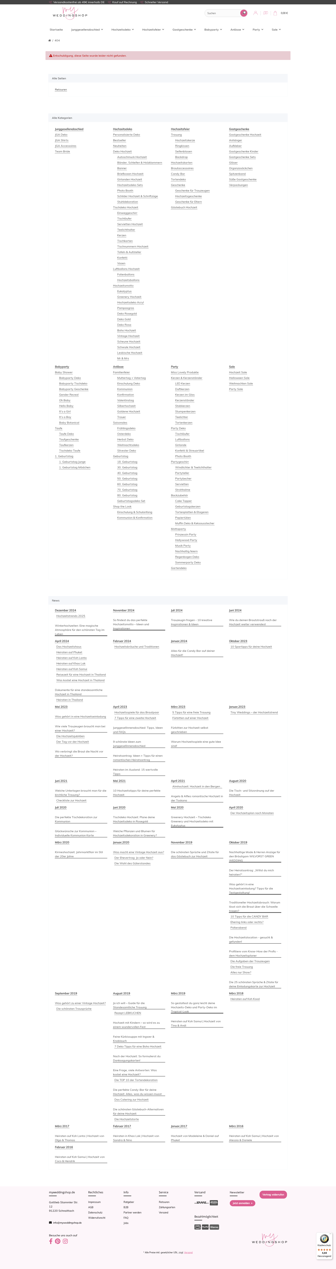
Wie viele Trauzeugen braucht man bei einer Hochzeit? (80, 728)
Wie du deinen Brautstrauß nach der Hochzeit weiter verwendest (253, 622)
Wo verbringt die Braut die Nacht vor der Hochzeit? (79, 753)
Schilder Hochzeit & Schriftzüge (137, 196)
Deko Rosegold (127, 313)
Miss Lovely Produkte (185, 372)
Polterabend (238, 927)
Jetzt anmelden (241, 1203)
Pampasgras (125, 308)
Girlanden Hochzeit (129, 179)
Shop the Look (122, 506)
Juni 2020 (119, 807)
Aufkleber (235, 145)
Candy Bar (178, 173)
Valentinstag (125, 400)
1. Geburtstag (64, 456)
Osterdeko (124, 433)
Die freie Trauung (241, 966)
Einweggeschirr (127, 213)
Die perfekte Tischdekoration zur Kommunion (76, 819)
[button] (256, 13)
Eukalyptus (124, 291)
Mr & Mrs (123, 358)
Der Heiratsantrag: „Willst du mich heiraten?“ (251, 872)
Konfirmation (125, 394)
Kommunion (124, 389)
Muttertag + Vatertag (131, 378)
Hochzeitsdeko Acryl (130, 302)
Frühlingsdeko (126, 428)
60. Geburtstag (127, 484)
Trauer (121, 417)
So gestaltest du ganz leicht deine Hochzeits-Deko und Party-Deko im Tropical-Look (194, 1007)
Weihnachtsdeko (128, 445)
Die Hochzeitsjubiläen (70, 736)
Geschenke (178, 185)
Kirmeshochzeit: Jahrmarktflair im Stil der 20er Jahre (79, 854)
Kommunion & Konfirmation (134, 517)
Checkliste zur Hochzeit (71, 800)
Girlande (180, 445)
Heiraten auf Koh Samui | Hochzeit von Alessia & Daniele (254, 1138)
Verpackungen (238, 185)
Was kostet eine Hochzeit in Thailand (80, 680)
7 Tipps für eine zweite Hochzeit (135, 718)
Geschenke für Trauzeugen (192, 190)
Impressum (94, 1202)
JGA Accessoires (65, 145)
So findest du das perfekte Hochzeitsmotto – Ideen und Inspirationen (131, 624)
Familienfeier (121, 372)
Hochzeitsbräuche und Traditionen (136, 646)
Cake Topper (183, 501)
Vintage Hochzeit (128, 336)
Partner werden (132, 1212)
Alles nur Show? (240, 972)
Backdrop (181, 157)
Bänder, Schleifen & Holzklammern (139, 162)
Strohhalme (182, 489)
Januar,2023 (237, 706)
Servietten (182, 484)
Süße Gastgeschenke (243, 179)
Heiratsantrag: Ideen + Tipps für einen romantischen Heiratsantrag (138, 758)
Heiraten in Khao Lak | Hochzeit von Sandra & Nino (136, 1138)
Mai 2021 (119, 781)
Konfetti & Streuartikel (189, 450)
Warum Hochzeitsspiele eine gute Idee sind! (196, 744)
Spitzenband (237, 173)
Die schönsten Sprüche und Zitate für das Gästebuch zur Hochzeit (195, 854)
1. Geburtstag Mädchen (74, 467)
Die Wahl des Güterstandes (132, 863)
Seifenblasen (183, 151)
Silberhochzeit (126, 406)
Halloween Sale (239, 378)
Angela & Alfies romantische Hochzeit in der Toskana (197, 798)
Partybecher (183, 478)
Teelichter (181, 417)
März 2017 (62, 1126)
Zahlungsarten (167, 1207)
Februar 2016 (64, 1147)
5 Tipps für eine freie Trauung (191, 712)
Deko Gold (124, 319)
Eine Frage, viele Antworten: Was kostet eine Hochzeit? (135, 1072)
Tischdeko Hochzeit (125, 207)
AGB (90, 1207)
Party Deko (178, 428)
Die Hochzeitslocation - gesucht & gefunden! (251, 939)
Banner (122, 168)
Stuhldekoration (127, 201)
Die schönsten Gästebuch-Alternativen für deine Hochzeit (138, 1111)
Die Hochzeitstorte (126, 1119)
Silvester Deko (126, 450)
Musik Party (183, 545)
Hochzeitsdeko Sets (130, 185)
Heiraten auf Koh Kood (245, 999)
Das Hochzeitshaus (68, 646)
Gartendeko (179, 568)
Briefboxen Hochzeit (130, 173)
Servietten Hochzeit (130, 224)
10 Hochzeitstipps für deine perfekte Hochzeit (136, 792)
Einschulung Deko (128, 383)
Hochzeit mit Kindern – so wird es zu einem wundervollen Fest (136, 1025)
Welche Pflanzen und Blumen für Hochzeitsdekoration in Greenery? (135, 833)
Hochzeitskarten (181, 162)
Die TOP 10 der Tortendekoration (136, 1080)
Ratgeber (129, 1202)
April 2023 (120, 706)
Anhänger (235, 140)
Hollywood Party (186, 540)
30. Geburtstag (127, 467)
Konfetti (122, 257)
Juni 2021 (61, 781)
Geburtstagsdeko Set (131, 501)
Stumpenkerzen (185, 411)
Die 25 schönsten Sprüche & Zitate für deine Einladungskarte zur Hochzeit (253, 984)
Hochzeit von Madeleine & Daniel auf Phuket (195, 1138)
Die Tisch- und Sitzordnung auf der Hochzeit (251, 792)
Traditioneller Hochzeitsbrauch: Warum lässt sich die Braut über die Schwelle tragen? (254, 907)
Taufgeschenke (69, 439)
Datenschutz (95, 1212)
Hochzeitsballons (128, 280)
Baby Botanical (69, 422)
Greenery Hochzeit (129, 296)
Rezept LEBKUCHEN (127, 1013)
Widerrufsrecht (96, 1217)
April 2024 (62, 641)
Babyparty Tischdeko (73, 383)
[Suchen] (243, 13)
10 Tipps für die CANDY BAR (249, 916)
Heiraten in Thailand (69, 699)
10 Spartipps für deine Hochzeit (251, 646)
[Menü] (330, 1234)
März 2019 (178, 993)
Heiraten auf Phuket (69, 652)
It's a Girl (65, 411)
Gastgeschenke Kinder (243, 151)
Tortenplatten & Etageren (191, 512)
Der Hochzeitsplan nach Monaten (252, 813)
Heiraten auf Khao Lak (70, 663)
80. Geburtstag (127, 495)
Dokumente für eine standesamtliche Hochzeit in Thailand (79, 692)
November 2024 (123, 610)
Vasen (121, 263)
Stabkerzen (182, 406)
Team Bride (62, 151)
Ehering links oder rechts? (246, 922)
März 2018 (236, 993)
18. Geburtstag (127, 461)
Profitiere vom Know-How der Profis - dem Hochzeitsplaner (253, 953)
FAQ (126, 1217)
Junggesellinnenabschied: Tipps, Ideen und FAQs (138, 730)
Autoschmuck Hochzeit (132, 157)
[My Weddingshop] (70, 13)
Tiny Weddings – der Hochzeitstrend (254, 712)
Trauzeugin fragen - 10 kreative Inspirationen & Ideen (191, 622)
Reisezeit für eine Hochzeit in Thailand (81, 674)
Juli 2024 (177, 610)
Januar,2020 (121, 842)
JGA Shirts (61, 140)
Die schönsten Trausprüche (74, 1008)
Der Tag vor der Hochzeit (72, 741)
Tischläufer (124, 218)
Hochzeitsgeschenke (188, 196)
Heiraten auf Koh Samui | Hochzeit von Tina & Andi (196, 1023)
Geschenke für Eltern (188, 201)
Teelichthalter (126, 229)
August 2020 (237, 781)
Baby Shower (64, 372)
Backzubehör (179, 495)
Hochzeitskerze (185, 140)
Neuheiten (119, 145)
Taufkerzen (66, 445)
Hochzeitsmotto (123, 285)
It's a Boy (65, 417)
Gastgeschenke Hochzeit (245, 134)
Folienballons (125, 274)
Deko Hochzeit (122, 151)
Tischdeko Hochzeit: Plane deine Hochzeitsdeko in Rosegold (134, 819)
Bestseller (119, 140)
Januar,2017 (179, 1126)
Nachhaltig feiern (186, 551)
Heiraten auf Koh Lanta (71, 657)
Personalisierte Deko (126, 134)
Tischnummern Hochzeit (132, 246)
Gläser (233, 162)
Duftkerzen (182, 389)
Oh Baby (65, 400)
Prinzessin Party (185, 534)
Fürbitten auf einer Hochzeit (190, 718)
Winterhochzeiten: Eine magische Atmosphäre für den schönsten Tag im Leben (79, 630)
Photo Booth (125, 190)
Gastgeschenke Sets (242, 157)
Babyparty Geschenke (73, 389)
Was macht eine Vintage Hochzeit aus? (138, 852)
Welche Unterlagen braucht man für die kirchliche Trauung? (80, 792)
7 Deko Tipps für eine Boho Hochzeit (137, 1046)
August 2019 (121, 993)
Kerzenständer (184, 400)
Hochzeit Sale (238, 372)
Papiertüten (183, 517)
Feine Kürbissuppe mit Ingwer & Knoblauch (133, 1039)
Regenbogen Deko (187, 556)
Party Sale (236, 389)
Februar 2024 (122, 641)
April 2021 (178, 781)
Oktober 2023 (238, 641)
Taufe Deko (66, 433)
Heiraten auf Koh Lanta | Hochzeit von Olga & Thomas (79, 1138)
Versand (163, 1212)
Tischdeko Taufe (69, 450)
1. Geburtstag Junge (72, 461)
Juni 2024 (235, 610)
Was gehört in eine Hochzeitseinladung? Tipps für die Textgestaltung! (251, 888)
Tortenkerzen (183, 422)
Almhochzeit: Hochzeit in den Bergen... (197, 786)
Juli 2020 (60, 807)
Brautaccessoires (182, 168)
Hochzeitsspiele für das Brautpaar (136, 712)
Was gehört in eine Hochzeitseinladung (80, 716)
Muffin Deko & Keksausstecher (194, 523)
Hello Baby (66, 406)
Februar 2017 (122, 1126)
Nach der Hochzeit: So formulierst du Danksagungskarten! (136, 1058)
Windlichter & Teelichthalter (193, 467)
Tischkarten (125, 241)
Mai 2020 (177, 807)
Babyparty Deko (70, 378)
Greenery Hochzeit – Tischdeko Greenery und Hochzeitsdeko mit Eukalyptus (192, 821)
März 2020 (62, 842)
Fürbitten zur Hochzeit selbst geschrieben (189, 730)
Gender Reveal (69, 394)
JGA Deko (61, 134)
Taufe (58, 428)
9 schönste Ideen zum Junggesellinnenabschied (129, 744)
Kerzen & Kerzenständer (186, 378)
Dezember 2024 (65, 610)
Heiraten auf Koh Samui (71, 669)
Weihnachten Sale (241, 383)
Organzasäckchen (241, 168)
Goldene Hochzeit (128, 411)
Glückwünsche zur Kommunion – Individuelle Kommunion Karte (75, 833)
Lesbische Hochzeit (129, 352)
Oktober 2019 (238, 842)
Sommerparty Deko (188, 562)
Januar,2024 (179, 641)
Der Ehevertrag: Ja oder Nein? (133, 857)
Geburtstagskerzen (187, 506)
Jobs (126, 1223)
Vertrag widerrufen (273, 1194)
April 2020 (236, 807)
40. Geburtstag (127, 473)
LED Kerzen (182, 383)
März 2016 (236, 1126)
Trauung (176, 134)
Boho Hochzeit (126, 330)
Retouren (164, 1202)
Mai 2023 (61, 706)
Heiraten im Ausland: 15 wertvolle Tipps (135, 772)
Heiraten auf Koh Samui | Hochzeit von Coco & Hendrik (80, 1159)
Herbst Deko (125, 439)
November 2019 (181, 842)
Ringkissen (182, 145)
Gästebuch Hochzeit (184, 207)
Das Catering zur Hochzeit (131, 1099)
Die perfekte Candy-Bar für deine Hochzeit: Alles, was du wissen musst (137, 1092)
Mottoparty (178, 529)
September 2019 (66, 993)
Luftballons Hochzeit (126, 269)
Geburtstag (120, 456)
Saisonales (120, 422)
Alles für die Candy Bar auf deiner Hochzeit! (193, 653)
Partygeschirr (180, 461)
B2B (126, 1207)
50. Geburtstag (127, 478)
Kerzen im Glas (185, 394)
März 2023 (178, 706)
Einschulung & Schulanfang (134, 512)
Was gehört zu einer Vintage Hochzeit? (80, 1003)
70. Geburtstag (127, 489)
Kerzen (121, 235)
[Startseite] (49, 40)
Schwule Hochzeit (128, 347)
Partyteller (182, 473)
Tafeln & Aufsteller (129, 252)
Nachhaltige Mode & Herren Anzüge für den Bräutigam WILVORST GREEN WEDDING (254, 856)
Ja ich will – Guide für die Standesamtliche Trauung (130, 1005)
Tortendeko (178, 179)
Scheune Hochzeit (128, 341)
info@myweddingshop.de (67, 1222)
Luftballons (182, 439)
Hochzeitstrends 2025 (70, 616)
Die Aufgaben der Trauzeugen (250, 961)
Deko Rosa (124, 324)
